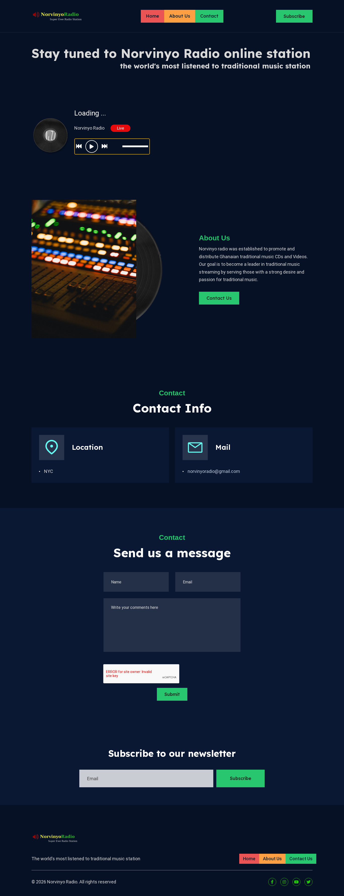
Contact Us (219, 298)
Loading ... (90, 113)
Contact (209, 16)
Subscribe (294, 16)
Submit (172, 694)
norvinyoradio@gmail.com (214, 471)
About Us (179, 16)
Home (152, 16)
